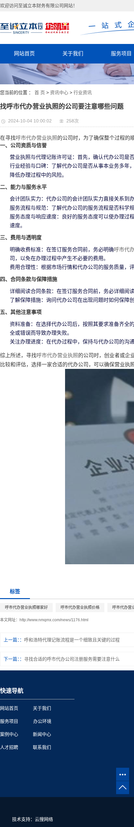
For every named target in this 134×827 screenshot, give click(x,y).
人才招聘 (9, 747)
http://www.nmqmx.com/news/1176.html (54, 620)
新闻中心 (42, 734)
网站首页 (24, 53)
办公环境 (42, 721)
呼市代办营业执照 (36, 138)
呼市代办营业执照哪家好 (26, 607)
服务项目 (10, 721)
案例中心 (9, 734)
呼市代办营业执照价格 (80, 607)
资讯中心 (59, 92)
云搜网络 (44, 819)
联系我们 (42, 747)
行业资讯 (83, 92)
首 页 (39, 92)
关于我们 (72, 53)
